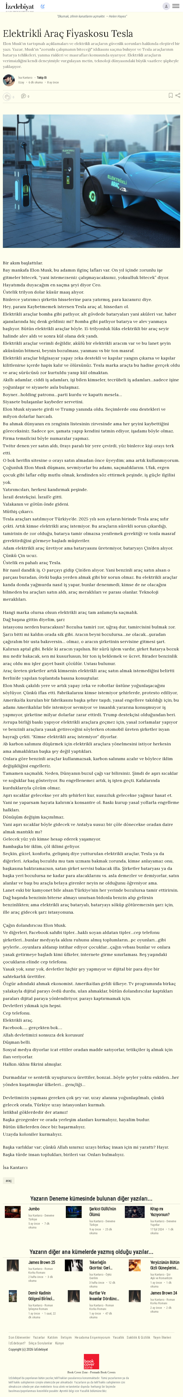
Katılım (53, 1338)
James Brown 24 (164, 1293)
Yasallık (118, 1338)
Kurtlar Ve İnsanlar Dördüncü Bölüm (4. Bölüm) (104, 1299)
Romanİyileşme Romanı (40, 1307)
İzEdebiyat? (17, 1343)
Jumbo (34, 1208)
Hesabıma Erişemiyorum (92, 1338)
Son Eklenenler (19, 1338)
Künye (59, 1343)
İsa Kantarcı (25, 77)
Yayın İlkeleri (162, 1338)
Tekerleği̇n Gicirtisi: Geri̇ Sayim (99, 1268)
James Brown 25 (42, 1262)
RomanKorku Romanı (40, 1270)
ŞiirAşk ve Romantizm (161, 1276)
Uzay (21, 82)
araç (9, 1181)
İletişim (66, 1338)
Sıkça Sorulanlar (40, 1343)
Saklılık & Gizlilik (138, 1338)
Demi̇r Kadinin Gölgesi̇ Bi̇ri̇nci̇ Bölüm (40, 1299)
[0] (7, 97)
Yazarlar (39, 1338)
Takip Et (41, 77)
